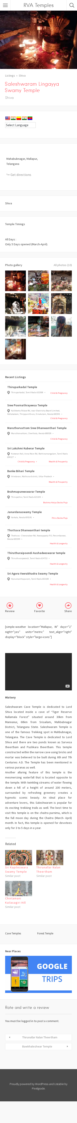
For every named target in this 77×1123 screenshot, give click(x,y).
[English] (7, 118)
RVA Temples (39, 5)
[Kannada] (18, 118)
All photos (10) (63, 265)
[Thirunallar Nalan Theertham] (49, 857)
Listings (10, 75)
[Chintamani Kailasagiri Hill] (18, 888)
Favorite (39, 611)
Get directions (20, 174)
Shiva (22, 75)
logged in (27, 1021)
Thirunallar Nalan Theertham (39, 1037)
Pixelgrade (38, 1088)
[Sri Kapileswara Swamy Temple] (18, 857)
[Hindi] (13, 118)
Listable (59, 1084)
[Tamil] (24, 118)
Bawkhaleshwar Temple (37, 1046)
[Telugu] (30, 118)
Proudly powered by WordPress (29, 1084)
